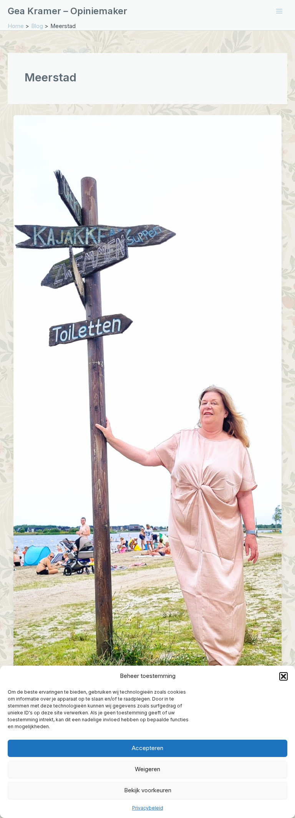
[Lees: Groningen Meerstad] (147, 412)
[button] (283, 676)
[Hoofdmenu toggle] (279, 11)
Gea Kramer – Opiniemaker (67, 11)
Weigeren (147, 769)
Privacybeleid (147, 808)
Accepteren (147, 748)
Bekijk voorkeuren (147, 790)
